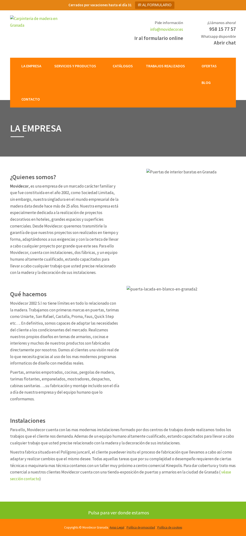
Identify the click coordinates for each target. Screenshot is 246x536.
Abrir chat (225, 42)
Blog (206, 82)
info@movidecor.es (166, 29)
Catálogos (123, 65)
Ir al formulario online (158, 38)
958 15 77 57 (222, 29)
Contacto (30, 99)
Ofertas (209, 65)
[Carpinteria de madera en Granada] (35, 21)
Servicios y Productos (75, 65)
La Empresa (31, 65)
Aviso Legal (117, 527)
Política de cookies (169, 527)
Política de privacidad (141, 527)
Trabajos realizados (165, 65)
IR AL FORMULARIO (155, 5)
